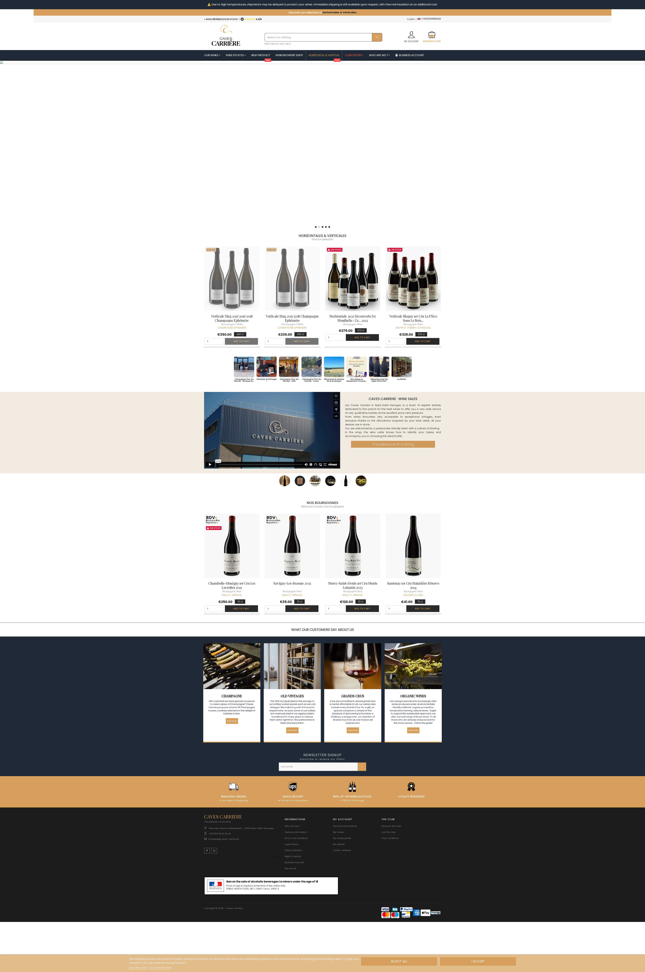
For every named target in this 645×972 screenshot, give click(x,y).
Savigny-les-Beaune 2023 (292, 583)
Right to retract (293, 856)
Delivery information (296, 832)
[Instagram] (214, 850)
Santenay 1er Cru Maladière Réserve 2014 (413, 585)
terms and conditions (296, 838)
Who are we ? (292, 826)
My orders (338, 832)
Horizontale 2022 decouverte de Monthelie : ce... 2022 (353, 318)
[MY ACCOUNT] (411, 33)
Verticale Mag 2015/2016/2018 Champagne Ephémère (232, 318)
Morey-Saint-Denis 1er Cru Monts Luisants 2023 (352, 585)
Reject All (399, 961)
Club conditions (390, 838)
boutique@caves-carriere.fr (223, 839)
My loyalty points (342, 838)
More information (139, 967)
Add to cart (241, 341)
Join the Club (388, 832)
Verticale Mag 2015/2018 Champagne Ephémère (292, 318)
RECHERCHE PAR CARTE (278, 43)
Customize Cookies (160, 967)
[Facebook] (207, 850)
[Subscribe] (362, 767)
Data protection (293, 850)
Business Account (294, 862)
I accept (478, 961)
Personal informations (345, 826)
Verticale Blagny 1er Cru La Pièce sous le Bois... (413, 318)
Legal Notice (291, 844)
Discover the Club (391, 826)
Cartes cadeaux (342, 850)
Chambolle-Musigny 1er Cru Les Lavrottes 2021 (231, 585)
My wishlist (339, 844)
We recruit (290, 868)
